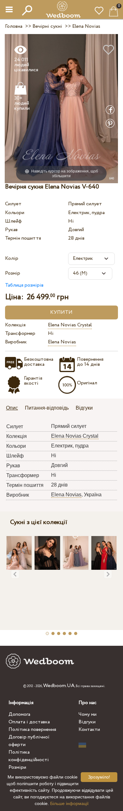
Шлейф (13, 221)
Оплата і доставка (29, 722)
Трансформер (20, 333)
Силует (13, 204)
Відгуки (87, 722)
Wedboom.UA (58, 685)
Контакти (89, 729)
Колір (11, 258)
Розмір (12, 273)
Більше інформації (69, 803)
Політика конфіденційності (29, 756)
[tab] (14, 408)
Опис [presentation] (12, 408)
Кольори (14, 213)
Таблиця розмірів (24, 285)
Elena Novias (62, 342)
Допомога (19, 714)
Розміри (17, 767)
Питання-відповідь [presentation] (47, 408)
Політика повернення (32, 729)
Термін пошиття (23, 238)
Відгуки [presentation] (84, 408)
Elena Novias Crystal (70, 325)
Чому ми (88, 714)
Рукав (11, 230)
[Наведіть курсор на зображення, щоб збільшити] (61, 108)
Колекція (15, 325)
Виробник (16, 342)
